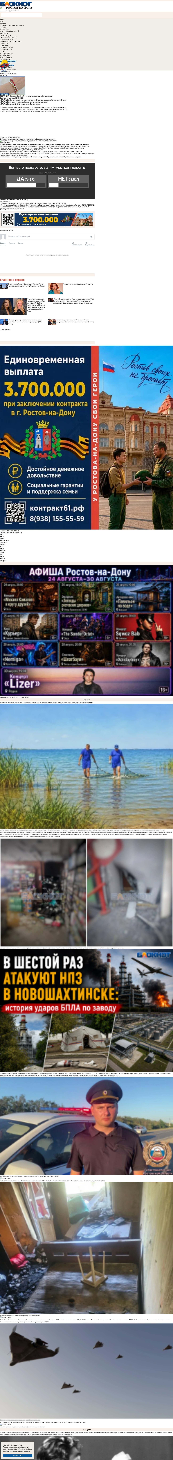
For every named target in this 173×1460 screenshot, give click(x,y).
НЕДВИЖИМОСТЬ (6, 39)
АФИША (3, 23)
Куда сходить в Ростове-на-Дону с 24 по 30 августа (14, 697)
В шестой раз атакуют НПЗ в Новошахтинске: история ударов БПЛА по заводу (25, 1073)
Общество (3, 137)
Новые (2, 243)
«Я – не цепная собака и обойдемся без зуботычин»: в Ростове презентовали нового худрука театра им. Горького (40, 205)
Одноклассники (52, 157)
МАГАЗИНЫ (11, 69)
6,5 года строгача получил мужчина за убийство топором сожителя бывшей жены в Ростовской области (98, 832)
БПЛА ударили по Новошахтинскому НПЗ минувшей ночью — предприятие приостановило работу (77, 1180)
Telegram (77, 157)
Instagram (26, 157)
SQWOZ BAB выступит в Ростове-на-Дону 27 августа (62, 948)
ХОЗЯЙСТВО (5, 55)
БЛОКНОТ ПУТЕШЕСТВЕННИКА (12, 25)
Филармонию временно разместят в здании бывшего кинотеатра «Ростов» (143, 830)
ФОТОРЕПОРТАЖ (6, 53)
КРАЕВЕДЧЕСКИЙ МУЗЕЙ (9, 31)
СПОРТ (2, 51)
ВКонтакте (70, 157)
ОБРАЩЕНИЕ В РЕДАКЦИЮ (10, 41)
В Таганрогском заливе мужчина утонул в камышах (17, 830)
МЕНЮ (2, 19)
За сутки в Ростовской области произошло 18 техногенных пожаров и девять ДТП (108, 1319)
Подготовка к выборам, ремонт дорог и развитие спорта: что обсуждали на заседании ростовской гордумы (34, 832)
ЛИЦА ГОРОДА (5, 35)
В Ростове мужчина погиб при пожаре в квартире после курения (21, 1315)
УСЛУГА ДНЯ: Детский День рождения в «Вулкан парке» (20, 104)
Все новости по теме (7, 98)
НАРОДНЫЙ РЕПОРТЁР (9, 37)
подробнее (18, 532)
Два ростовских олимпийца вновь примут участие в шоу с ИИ (132, 1432)
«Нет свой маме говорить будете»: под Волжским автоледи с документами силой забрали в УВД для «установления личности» (39, 1319)
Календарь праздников (8, 73)
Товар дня (3, 75)
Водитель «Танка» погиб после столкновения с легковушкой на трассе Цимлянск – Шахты (29, 1176)
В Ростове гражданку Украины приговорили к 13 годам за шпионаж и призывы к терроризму (66, 702)
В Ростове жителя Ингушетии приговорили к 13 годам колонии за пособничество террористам (30, 1432)
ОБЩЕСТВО (4, 43)
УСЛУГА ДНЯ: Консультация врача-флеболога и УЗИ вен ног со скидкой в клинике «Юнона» (33, 100)
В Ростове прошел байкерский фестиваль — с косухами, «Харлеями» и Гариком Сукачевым (62, 830)
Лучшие (12, 243)
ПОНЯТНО (17, 1455)
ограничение (14, 209)
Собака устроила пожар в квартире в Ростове (105, 830)
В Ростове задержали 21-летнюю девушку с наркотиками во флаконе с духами (74, 1073)
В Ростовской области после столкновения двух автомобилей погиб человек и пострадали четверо (52, 834)
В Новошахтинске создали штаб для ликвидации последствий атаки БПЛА (102, 948)
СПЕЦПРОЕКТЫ (6, 49)
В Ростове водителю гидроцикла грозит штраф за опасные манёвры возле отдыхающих (86, 1432)
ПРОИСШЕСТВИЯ (6, 47)
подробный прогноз (7, 532)
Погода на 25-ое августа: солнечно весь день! (72, 1422)
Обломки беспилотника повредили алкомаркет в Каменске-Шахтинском (23, 948)
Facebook (61, 157)
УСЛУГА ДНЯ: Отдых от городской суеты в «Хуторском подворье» (24, 102)
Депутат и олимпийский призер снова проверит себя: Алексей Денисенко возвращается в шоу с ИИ (112, 834)
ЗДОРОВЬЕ (4, 27)
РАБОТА (13, 61)
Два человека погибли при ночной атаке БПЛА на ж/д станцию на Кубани (24, 1427)
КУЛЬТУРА (4, 33)
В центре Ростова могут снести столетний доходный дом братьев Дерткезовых (123, 1073)
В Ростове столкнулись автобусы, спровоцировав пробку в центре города (26, 203)
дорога (7, 209)
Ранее (20, 243)
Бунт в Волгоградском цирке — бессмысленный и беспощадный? (21, 1180)
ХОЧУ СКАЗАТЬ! (6, 57)
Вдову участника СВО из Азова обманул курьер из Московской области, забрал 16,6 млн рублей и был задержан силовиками (79, 1075)
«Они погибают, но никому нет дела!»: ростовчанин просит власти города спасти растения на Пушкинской (38, 207)
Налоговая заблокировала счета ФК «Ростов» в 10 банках (43, 836)
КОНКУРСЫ (4, 29)
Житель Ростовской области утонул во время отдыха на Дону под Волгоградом (49, 1434)
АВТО (2, 21)
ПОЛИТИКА (4, 45)
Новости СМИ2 (5, 329)
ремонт (2, 209)
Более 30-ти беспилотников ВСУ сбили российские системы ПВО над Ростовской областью (29, 1422)
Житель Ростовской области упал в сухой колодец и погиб (19, 702)
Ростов (21, 209)
